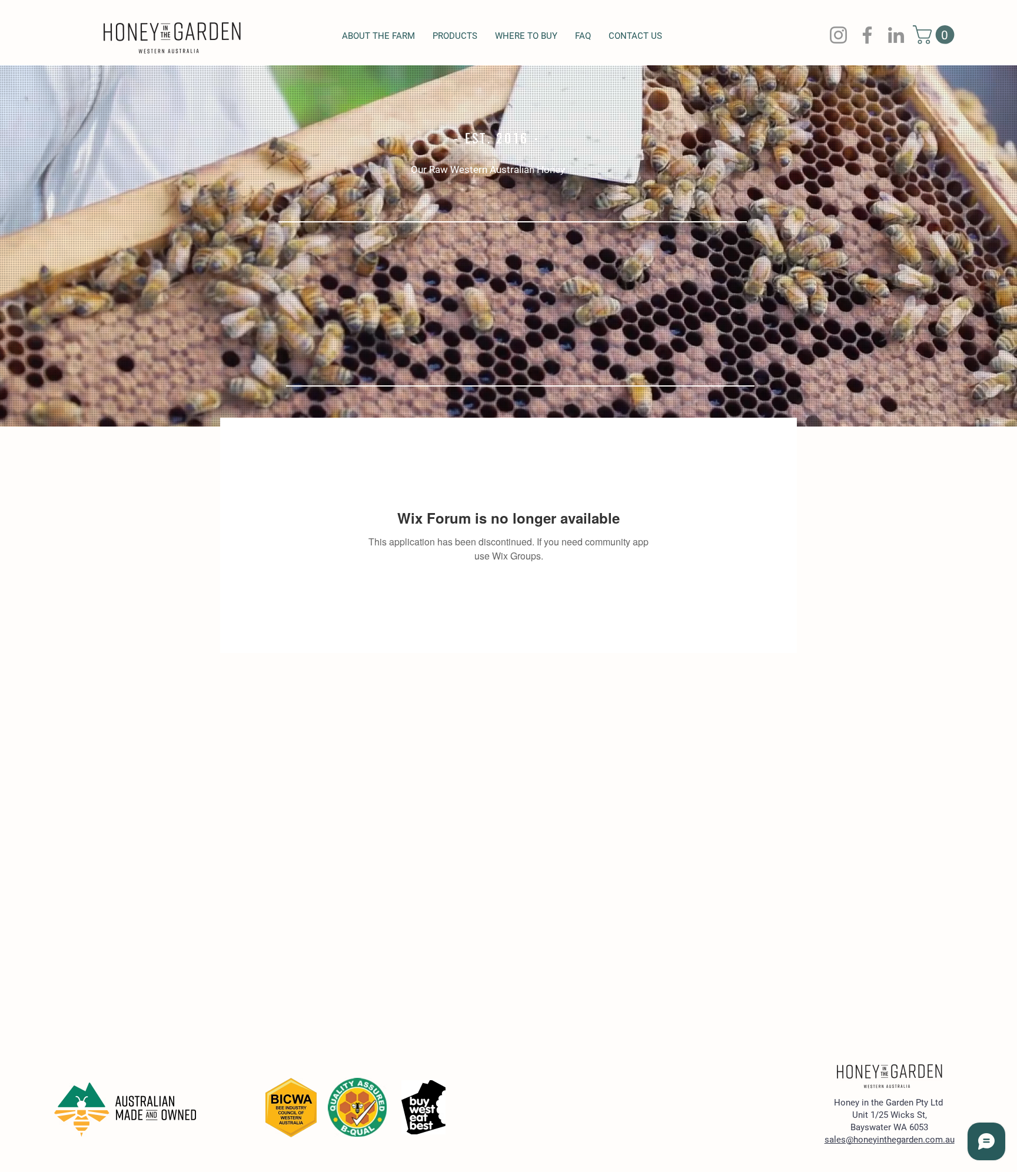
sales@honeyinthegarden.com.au (890, 1139)
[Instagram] (838, 35)
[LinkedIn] (896, 35)
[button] (936, 34)
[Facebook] (867, 35)
